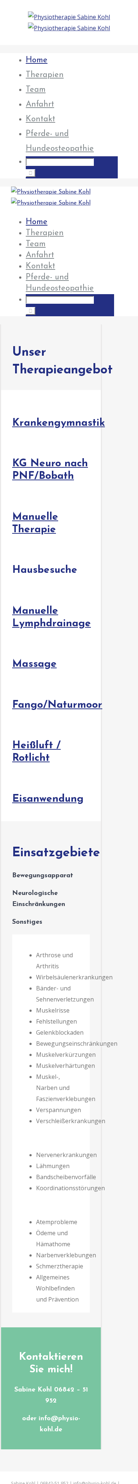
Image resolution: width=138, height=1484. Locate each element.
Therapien (45, 75)
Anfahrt (40, 104)
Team (36, 90)
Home (36, 60)
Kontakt (40, 119)
